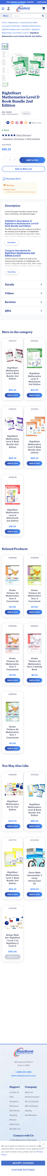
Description (12, 205)
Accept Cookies (23, 1163)
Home (4, 22)
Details (9, 284)
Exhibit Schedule (32, 1096)
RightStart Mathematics (31, 26)
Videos (9, 293)
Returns (13, 1119)
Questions (14, 1101)
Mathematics (13, 22)
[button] (6, 54)
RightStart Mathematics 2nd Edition (16, 29)
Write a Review (33, 139)
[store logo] (23, 8)
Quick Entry (14, 1110)
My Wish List (15, 1128)
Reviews (10, 302)
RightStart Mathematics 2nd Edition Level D (20, 254)
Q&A (8, 310)
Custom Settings (23, 1169)
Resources (14, 1106)
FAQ (11, 1096)
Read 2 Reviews (24, 135)
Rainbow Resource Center (24, 1052)
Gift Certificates (31, 1106)
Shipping (13, 1115)
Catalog (28, 1110)
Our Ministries (31, 1115)
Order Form (14, 1124)
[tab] (23, 205)
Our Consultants (32, 1101)
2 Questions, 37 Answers (13, 138)
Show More (11, 242)
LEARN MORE (41, 2)
